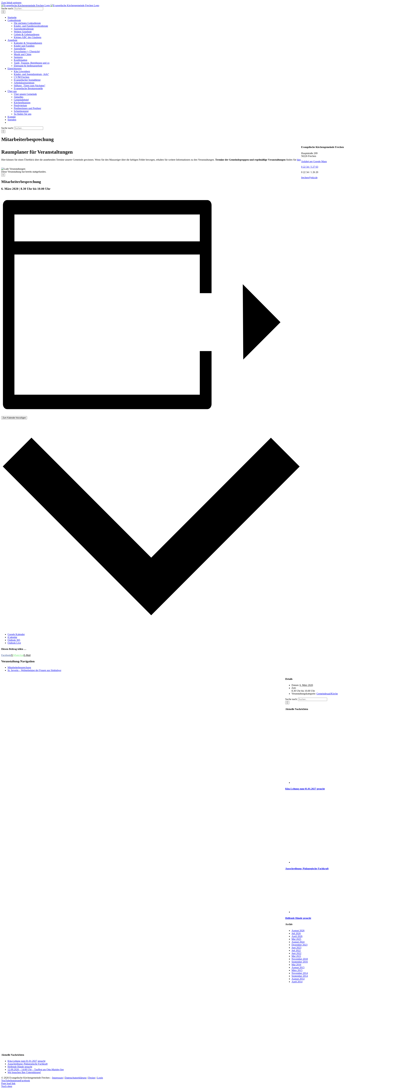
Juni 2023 (296, 947)
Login (100, 1077)
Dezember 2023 (299, 944)
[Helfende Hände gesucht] (347, 912)
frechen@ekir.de (309, 177)
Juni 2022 (296, 953)
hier (299, 159)
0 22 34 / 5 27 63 (309, 166)
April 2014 (297, 981)
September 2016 (300, 961)
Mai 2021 (296, 956)
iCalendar (12, 637)
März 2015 (297, 970)
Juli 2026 (296, 933)
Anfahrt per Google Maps (314, 161)
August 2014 (298, 978)
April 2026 (297, 936)
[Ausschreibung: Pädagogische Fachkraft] (347, 862)
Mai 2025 (296, 939)
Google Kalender (16, 634)
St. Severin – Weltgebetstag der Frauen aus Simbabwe (34, 670)
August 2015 (298, 967)
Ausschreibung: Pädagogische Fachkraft (307, 868)
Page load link (8, 1083)
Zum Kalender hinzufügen (14, 418)
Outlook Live (14, 643)
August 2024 (298, 942)
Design (91, 1077)
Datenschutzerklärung (75, 1077)
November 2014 (300, 973)
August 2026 (298, 930)
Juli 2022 (296, 950)
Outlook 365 (14, 640)
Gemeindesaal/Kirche (327, 693)
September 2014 (300, 976)
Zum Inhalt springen (11, 2)
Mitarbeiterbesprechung (19, 667)
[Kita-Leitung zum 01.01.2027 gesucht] (347, 782)
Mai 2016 (296, 964)
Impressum (57, 1077)
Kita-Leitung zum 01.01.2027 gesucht (305, 788)
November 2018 (300, 959)
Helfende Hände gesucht (298, 918)
